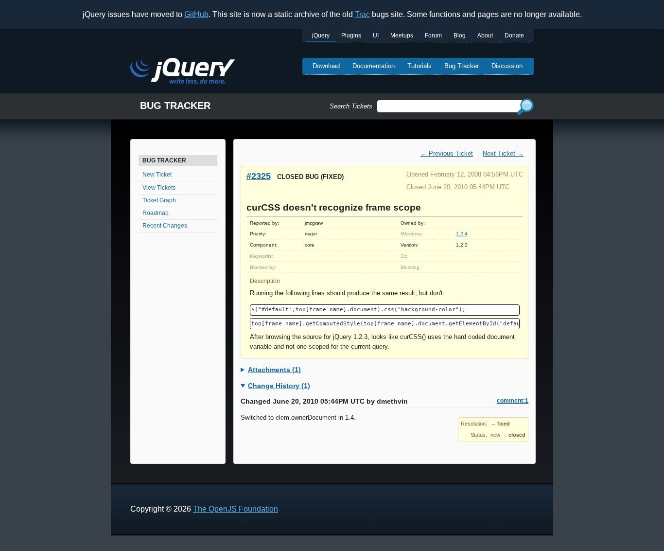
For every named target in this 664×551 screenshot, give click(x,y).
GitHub (196, 14)
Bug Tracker (461, 66)
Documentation (373, 66)
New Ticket (157, 174)
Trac (362, 14)
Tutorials (419, 66)
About (485, 35)
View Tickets (158, 187)
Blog (460, 35)
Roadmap (155, 213)
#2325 (258, 176)
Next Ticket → (503, 153)
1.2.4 (462, 233)
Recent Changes (164, 225)
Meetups (401, 35)
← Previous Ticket (446, 153)
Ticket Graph (159, 200)
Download (326, 66)
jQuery (321, 35)
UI (376, 35)
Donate (514, 35)
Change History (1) (279, 386)
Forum (433, 35)
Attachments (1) (274, 369)
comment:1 (512, 400)
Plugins (351, 35)
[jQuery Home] (182, 73)
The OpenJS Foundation (235, 509)
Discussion (507, 66)
